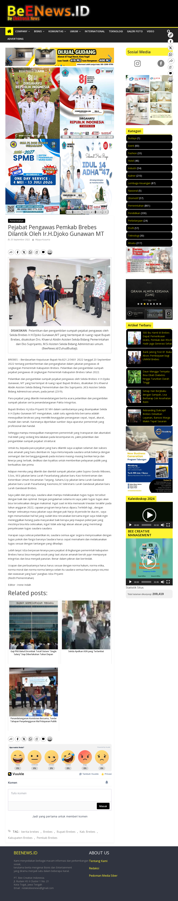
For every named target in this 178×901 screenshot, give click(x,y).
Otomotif (133, 198)
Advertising (15, 38)
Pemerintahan (16, 220)
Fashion (132, 153)
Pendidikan (134, 213)
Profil (131, 228)
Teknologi (116, 31)
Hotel (131, 160)
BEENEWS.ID (25, 853)
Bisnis (38, 31)
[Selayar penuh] (168, 525)
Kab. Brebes (87, 832)
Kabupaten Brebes (20, 838)
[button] (55, 65)
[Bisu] (162, 525)
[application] (149, 515)
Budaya (132, 138)
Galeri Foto (135, 31)
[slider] (146, 525)
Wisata (132, 243)
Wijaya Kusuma (42, 239)
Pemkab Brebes (47, 838)
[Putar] (130, 525)
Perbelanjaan (135, 220)
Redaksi (94, 868)
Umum (74, 31)
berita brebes (30, 832)
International (95, 31)
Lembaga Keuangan (139, 183)
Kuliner (132, 175)
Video (150, 31)
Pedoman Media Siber (103, 875)
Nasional (133, 190)
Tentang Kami (98, 861)
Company (21, 31)
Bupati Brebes (66, 832)
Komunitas (55, 31)
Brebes (47, 832)
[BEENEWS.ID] (9, 31)
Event (131, 145)
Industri (132, 168)
